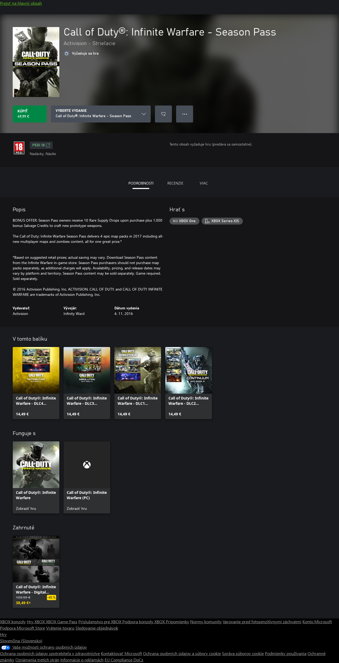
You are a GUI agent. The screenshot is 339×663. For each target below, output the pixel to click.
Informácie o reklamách (82, 659)
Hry (3, 634)
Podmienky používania (285, 653)
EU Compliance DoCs (124, 659)
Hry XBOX (36, 621)
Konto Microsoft (317, 621)
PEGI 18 (38, 145)
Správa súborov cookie (243, 653)
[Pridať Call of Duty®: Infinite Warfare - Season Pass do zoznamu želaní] (163, 114)
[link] (36, 383)
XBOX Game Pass (61, 621)
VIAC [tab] (204, 183)
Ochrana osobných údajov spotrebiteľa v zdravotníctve (50, 653)
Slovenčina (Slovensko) (21, 640)
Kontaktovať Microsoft (121, 653)
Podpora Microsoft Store (22, 628)
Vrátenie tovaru (60, 628)
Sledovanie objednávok (96, 628)
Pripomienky (177, 621)
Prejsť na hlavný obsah (21, 3)
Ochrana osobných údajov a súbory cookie (182, 653)
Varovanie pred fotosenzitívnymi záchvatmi (262, 621)
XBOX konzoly (13, 621)
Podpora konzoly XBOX (144, 621)
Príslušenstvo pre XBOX (100, 621)
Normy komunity (206, 621)
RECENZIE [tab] (175, 183)
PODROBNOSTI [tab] (141, 183)
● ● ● (184, 113)
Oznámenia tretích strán (37, 659)
